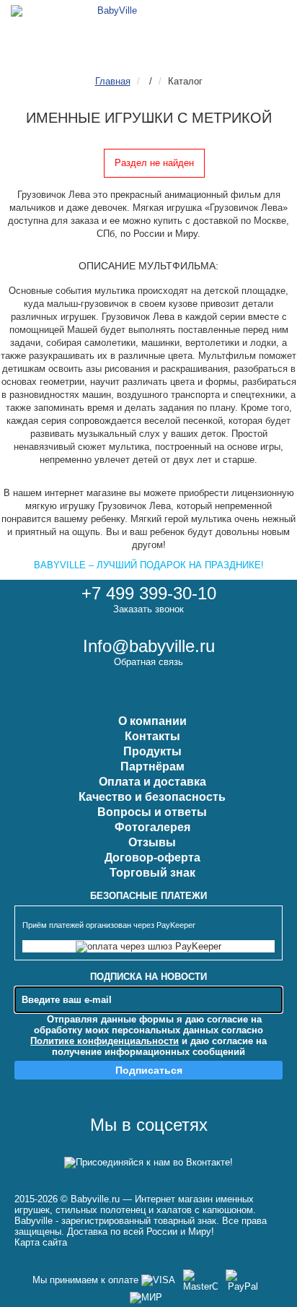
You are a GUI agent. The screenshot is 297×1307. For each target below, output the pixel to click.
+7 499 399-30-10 (148, 593)
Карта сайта (40, 1242)
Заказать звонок (148, 609)
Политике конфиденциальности (104, 1040)
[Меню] (268, 22)
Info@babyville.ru (149, 646)
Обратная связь (148, 661)
